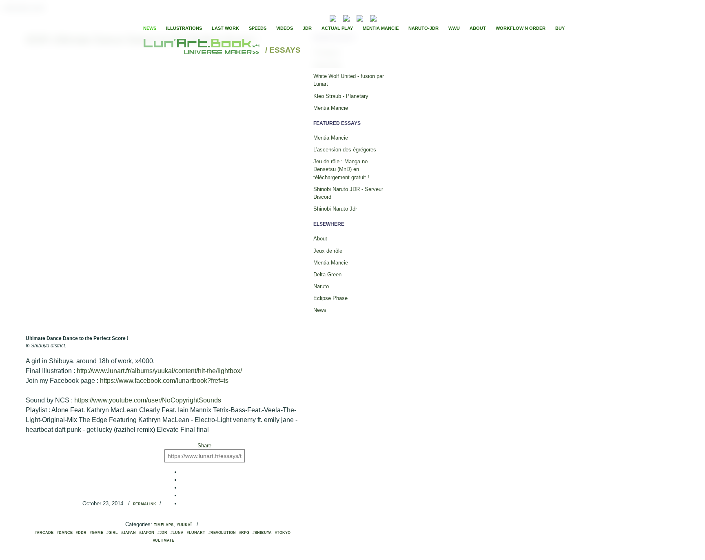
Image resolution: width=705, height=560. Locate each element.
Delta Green (327, 274)
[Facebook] (395, 17)
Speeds (257, 28)
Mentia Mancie (381, 28)
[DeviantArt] (346, 17)
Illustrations (184, 28)
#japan (128, 533)
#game (96, 533)
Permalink (144, 504)
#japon (146, 533)
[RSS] (320, 17)
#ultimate (163, 540)
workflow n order (520, 28)
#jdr (162, 533)
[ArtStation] (359, 17)
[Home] (202, 50)
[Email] (311, 17)
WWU (454, 28)
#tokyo (282, 533)
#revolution (222, 533)
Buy (560, 28)
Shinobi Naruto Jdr (335, 209)
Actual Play (337, 28)
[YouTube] (385, 17)
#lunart (196, 533)
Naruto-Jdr (423, 28)
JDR (307, 28)
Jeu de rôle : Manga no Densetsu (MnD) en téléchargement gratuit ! (341, 169)
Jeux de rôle (327, 251)
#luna (177, 533)
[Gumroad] (332, 17)
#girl (112, 533)
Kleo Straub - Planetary (340, 96)
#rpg (244, 533)
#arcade (44, 533)
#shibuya (262, 533)
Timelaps (163, 525)
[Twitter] (402, 17)
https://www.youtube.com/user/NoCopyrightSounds (147, 400)
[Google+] (409, 17)
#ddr (81, 533)
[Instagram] (373, 17)
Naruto (321, 286)
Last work (225, 28)
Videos (284, 28)
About (478, 28)
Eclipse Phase (330, 298)
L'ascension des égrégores (344, 150)
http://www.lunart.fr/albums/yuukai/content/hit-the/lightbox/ (159, 370)
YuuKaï (184, 525)
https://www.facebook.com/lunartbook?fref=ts (164, 380)
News (149, 28)
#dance (65, 533)
